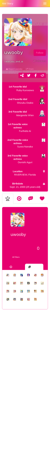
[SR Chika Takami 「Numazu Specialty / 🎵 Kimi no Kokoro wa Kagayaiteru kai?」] (35, 299)
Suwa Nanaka (20, 143)
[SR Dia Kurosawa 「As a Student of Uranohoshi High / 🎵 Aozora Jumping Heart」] (28, 283)
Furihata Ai (19, 127)
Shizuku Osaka (20, 101)
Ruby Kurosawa (21, 88)
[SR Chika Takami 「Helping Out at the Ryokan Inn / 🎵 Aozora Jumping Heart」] (35, 291)
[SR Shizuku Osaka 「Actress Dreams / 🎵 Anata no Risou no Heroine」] (7, 299)
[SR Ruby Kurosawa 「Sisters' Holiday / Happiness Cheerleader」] (14, 291)
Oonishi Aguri (20, 159)
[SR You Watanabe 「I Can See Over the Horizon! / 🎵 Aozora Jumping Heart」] (21, 299)
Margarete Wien (21, 113)
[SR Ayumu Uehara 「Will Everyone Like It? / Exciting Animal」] (42, 291)
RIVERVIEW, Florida (24, 173)
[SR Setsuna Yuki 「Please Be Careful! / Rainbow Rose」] (14, 299)
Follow (39, 52)
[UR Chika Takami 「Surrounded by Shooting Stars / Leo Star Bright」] (28, 275)
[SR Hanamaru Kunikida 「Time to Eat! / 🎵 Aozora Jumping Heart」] (28, 291)
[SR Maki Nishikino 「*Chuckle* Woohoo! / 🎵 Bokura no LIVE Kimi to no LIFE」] (28, 299)
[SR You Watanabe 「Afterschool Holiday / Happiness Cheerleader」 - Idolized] (7, 283)
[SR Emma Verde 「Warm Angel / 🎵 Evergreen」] (7, 291)
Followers (39, 60)
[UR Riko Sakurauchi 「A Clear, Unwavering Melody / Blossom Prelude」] (35, 275)
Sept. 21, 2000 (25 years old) (25, 185)
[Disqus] (25, 353)
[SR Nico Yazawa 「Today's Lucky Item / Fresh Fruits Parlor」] (35, 283)
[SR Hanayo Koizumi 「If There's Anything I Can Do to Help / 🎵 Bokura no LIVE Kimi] (21, 291)
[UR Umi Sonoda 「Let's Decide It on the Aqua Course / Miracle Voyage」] (7, 275)
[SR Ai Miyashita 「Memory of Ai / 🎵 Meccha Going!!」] (42, 283)
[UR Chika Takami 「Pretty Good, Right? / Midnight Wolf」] (14, 275)
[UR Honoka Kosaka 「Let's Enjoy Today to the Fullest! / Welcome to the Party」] (42, 275)
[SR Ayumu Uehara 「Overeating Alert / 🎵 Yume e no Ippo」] (21, 283)
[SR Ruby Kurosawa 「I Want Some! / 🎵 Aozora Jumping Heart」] (14, 283)
